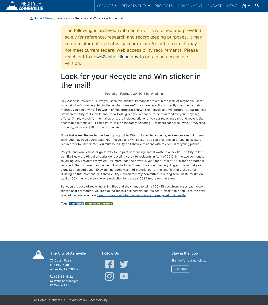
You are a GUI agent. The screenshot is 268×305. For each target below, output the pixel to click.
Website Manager (66, 281)
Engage (214, 6)
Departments (134, 6)
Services (105, 6)
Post (72, 203)
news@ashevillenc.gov (114, 56)
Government (190, 6)
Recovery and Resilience (99, 203)
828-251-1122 (63, 276)
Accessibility (99, 300)
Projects (164, 6)
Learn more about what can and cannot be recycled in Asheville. (141, 195)
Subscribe (180, 269)
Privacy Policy (77, 300)
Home (41, 300)
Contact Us (62, 285)
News (232, 6)
